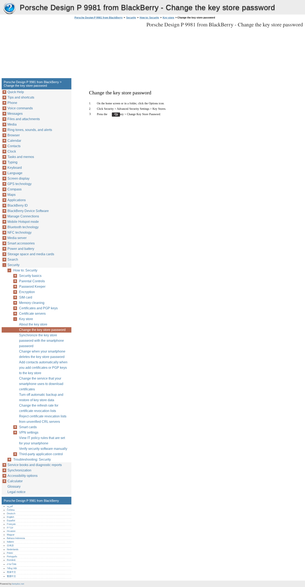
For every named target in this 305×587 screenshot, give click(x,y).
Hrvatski (11, 531)
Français (11, 524)
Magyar (11, 534)
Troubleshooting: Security (32, 459)
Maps (11, 194)
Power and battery (20, 248)
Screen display (18, 178)
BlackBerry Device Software (28, 211)
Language (14, 173)
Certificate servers (32, 313)
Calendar (14, 140)
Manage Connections (23, 216)
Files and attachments (23, 119)
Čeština (11, 510)
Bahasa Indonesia (16, 538)
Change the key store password (42, 330)
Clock (11, 151)
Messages (15, 113)
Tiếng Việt (12, 568)
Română (11, 560)
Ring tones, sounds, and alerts (29, 130)
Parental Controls (32, 281)
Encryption (27, 292)
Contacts (14, 146)
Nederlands (12, 549)
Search (12, 259)
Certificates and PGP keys (38, 308)
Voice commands (20, 108)
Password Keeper (32, 286)
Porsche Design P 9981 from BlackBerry (9, 8)
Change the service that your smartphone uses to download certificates (41, 384)
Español (11, 520)
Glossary (14, 486)
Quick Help (15, 92)
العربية (10, 506)
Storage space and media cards (30, 254)
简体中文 (11, 572)
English (10, 517)
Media (12, 124)
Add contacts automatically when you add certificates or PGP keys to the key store (43, 367)
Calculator (15, 481)
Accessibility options (22, 475)
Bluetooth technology (23, 227)
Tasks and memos (20, 157)
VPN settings (28, 432)
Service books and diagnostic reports (34, 465)
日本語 (10, 545)
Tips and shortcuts (20, 97)
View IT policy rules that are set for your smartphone (42, 440)
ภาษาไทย (11, 564)
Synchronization (19, 470)
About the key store (33, 324)
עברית (10, 527)
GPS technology (19, 184)
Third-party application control (41, 454)
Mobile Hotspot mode (23, 221)
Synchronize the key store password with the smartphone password (41, 340)
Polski (10, 553)
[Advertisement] (108, 50)
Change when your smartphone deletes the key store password (42, 354)
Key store (168, 17)
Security (131, 17)
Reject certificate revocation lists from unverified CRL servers (42, 418)
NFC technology (19, 232)
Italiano (10, 541)
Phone (12, 103)
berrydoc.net (18, 584)
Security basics (30, 275)
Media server (17, 238)
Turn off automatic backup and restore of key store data (41, 397)
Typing (12, 162)
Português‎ (12, 556)
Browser (13, 135)
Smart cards (28, 427)
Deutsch (11, 513)
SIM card (25, 297)
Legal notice (16, 492)
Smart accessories (21, 243)
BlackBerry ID (17, 205)
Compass (14, 189)
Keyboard (14, 167)
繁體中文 (11, 576)
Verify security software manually (43, 448)
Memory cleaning (31, 303)
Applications (16, 200)
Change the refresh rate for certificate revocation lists (38, 408)
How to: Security (149, 17)
